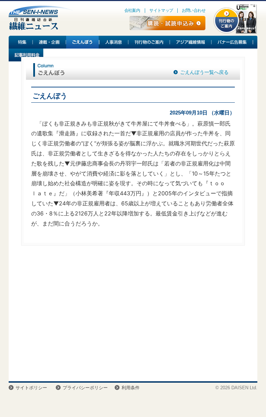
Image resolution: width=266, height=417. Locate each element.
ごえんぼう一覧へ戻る (204, 72)
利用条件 (131, 387)
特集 (21, 42)
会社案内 (132, 10)
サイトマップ (161, 10)
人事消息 (113, 42)
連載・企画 (49, 42)
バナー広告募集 (232, 42)
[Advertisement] (133, 315)
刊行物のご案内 (149, 42)
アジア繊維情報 (191, 42)
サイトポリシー (31, 387)
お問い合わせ (193, 10)
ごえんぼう (82, 42)
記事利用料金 (26, 55)
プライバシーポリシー (85, 387)
